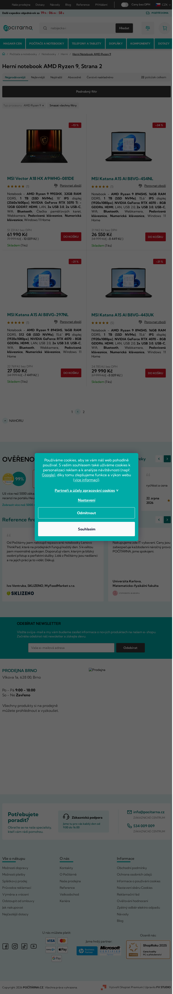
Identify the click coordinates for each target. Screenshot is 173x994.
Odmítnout (84, 513)
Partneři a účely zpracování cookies (83, 490)
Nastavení (84, 500)
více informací (84, 480)
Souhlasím (84, 529)
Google (46, 475)
